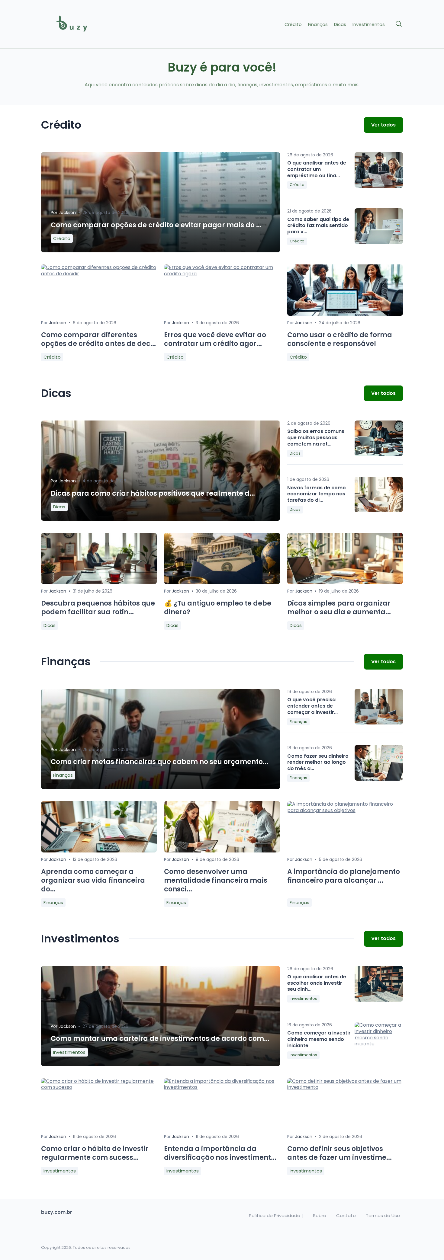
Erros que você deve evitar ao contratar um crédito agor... (215, 339)
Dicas (340, 24)
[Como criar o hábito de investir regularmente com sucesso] (99, 1087)
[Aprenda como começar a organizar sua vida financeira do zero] (99, 850)
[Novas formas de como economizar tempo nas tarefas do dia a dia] (379, 494)
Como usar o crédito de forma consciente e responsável (339, 339)
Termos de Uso (383, 1216)
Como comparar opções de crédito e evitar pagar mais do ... (156, 225)
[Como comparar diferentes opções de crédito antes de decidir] (99, 273)
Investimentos (368, 24)
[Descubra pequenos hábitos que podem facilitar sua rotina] (99, 582)
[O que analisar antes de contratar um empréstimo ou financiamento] (379, 170)
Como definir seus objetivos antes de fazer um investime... (339, 1153)
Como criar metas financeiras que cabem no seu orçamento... (159, 761)
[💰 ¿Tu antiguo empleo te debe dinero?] (222, 582)
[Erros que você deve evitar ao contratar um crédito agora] (222, 273)
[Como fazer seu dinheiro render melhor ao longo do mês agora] (379, 763)
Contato (346, 1216)
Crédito (293, 24)
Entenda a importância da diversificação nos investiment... (220, 1153)
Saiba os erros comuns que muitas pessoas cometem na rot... (315, 437)
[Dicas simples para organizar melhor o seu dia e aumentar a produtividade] (345, 582)
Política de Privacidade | (276, 1216)
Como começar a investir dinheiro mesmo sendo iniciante (319, 1039)
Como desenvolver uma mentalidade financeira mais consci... (215, 880)
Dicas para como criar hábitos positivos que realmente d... (153, 493)
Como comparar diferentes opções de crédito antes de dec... (98, 339)
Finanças (318, 24)
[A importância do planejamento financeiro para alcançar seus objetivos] (345, 810)
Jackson (67, 212)
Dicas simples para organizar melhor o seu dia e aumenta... (339, 608)
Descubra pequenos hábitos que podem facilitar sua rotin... (98, 608)
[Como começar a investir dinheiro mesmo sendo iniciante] (379, 1040)
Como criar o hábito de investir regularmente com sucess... (94, 1153)
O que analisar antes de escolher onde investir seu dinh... (316, 983)
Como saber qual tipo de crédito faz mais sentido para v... (318, 225)
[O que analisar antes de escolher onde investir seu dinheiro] (379, 984)
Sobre (319, 1216)
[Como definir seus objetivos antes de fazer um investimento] (345, 1087)
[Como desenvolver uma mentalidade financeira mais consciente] (222, 850)
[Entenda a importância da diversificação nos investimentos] (222, 1087)
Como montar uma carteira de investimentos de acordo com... (160, 1038)
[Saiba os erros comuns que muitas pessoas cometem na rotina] (379, 438)
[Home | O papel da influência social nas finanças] (83, 24)
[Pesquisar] (399, 24)
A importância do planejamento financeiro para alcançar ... (343, 876)
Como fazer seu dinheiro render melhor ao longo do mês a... (318, 762)
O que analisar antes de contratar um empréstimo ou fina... (316, 169)
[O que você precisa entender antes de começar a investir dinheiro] (379, 706)
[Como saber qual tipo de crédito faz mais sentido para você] (379, 226)
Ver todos (383, 124)
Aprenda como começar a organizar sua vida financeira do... (93, 880)
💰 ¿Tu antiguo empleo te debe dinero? (217, 608)
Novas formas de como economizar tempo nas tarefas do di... (316, 494)
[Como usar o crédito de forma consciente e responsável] (345, 314)
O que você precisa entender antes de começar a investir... (312, 706)
